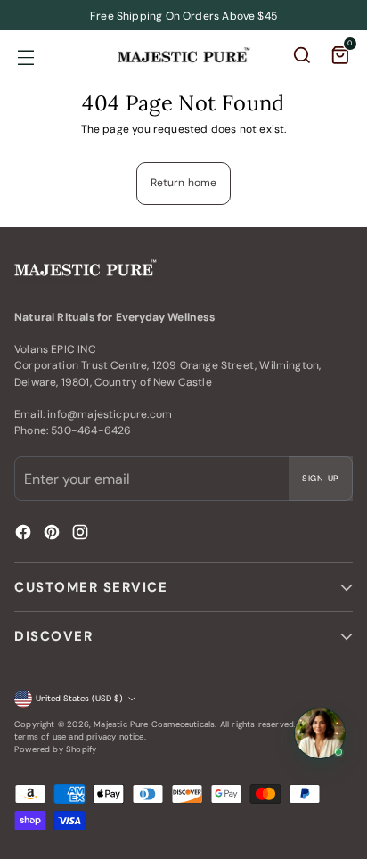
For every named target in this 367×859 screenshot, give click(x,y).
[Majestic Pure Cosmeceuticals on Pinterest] (53, 534)
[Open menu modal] (25, 57)
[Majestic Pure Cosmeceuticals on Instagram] (82, 534)
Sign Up (320, 478)
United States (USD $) (79, 698)
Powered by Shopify (55, 749)
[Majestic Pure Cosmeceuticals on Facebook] (25, 534)
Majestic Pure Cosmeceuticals (154, 724)
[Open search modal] (303, 57)
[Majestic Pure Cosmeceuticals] (183, 55)
